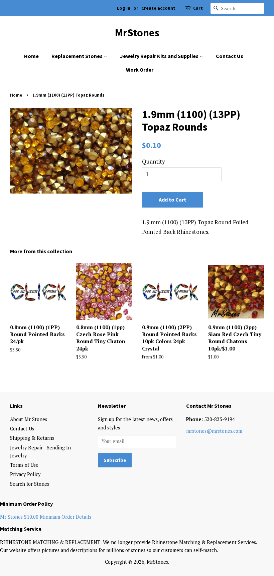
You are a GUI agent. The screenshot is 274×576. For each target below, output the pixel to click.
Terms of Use (24, 465)
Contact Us (229, 56)
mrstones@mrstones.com (214, 431)
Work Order (139, 69)
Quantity (153, 161)
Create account (158, 8)
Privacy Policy (25, 474)
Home (31, 56)
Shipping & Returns (32, 438)
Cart (198, 8)
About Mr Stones (28, 419)
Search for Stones (29, 484)
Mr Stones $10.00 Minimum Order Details (45, 517)
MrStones (137, 32)
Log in (123, 8)
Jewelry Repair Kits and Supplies (159, 56)
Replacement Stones (77, 56)
